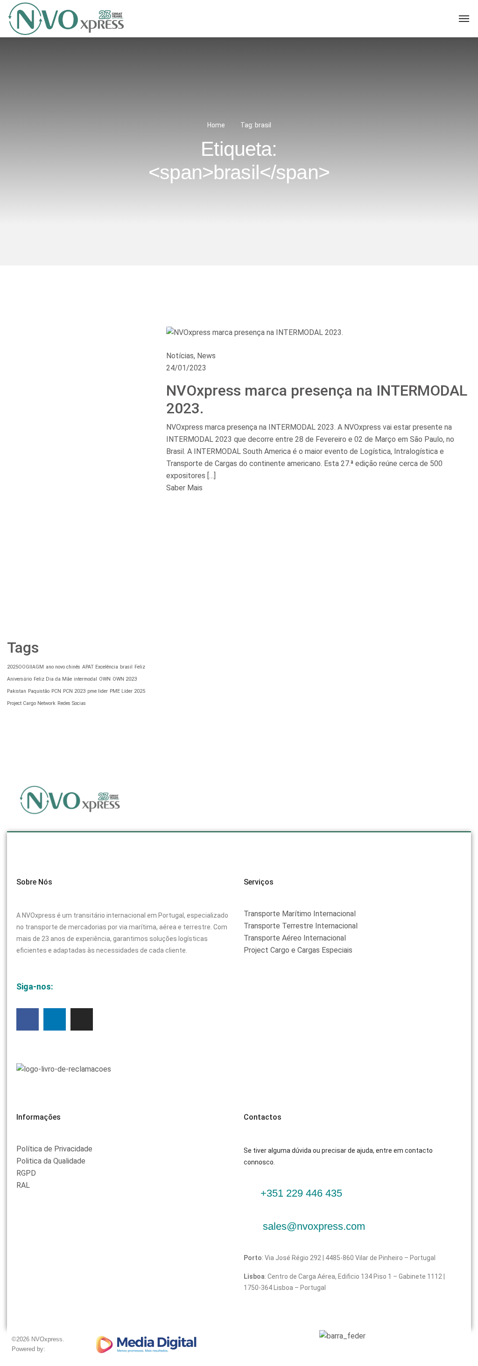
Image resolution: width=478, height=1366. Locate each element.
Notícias (180, 355)
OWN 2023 (124, 679)
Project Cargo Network (31, 703)
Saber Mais (184, 487)
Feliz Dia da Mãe (53, 679)
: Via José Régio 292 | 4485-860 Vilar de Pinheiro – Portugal (340, 1257)
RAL (23, 1185)
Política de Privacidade (54, 1148)
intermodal (85, 679)
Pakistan (16, 691)
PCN (56, 691)
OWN (105, 679)
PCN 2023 (74, 691)
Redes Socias (71, 703)
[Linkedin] (54, 1019)
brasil (126, 667)
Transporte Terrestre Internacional (301, 925)
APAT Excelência (100, 667)
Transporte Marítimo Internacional (300, 913)
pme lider (97, 691)
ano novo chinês (63, 667)
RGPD (26, 1173)
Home (216, 125)
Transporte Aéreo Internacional (295, 938)
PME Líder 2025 (127, 691)
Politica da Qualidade (50, 1161)
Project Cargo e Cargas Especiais (298, 950)
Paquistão (38, 691)
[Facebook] (27, 1019)
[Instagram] (81, 1019)
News (206, 355)
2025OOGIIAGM (25, 667)
